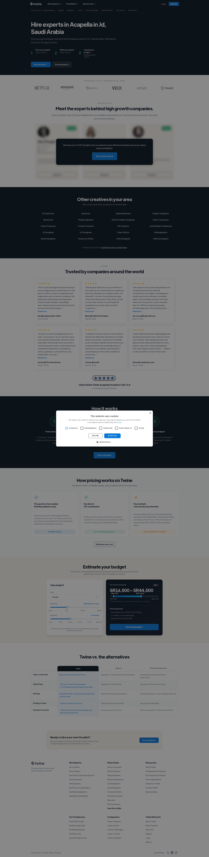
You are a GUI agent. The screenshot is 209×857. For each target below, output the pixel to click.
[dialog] (104, 428)
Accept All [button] (112, 436)
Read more (118, 422)
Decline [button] (95, 436)
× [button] (150, 413)
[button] (104, 442)
